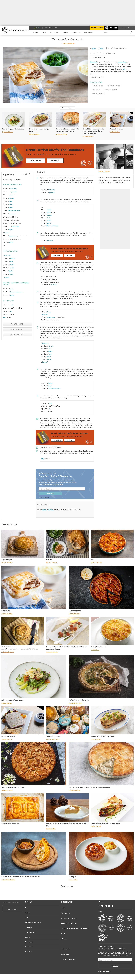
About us (64, 939)
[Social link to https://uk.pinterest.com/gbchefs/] (102, 906)
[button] (35, 32)
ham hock (7, 255)
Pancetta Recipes (97, 94)
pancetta (14, 192)
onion (11, 195)
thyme (11, 229)
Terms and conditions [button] (44, 497)
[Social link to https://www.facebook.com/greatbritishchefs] (99, 906)
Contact (63, 908)
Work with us (65, 913)
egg (4, 317)
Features (27, 937)
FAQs (63, 933)
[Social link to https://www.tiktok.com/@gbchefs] (112, 906)
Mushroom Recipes (113, 86)
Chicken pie (93, 62)
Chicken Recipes (97, 86)
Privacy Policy (65, 954)
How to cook (29, 942)
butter (11, 242)
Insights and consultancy (68, 918)
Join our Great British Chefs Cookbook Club (74, 928)
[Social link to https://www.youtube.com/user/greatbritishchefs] (109, 906)
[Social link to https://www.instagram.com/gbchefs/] (106, 906)
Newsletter (28, 952)
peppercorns (13, 236)
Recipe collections (30, 932)
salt (11, 311)
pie (124, 69)
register (51, 509)
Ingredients (28, 927)
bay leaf (6, 233)
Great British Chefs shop (68, 923)
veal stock (15, 226)
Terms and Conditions (68, 959)
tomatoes (12, 214)
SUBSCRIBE (50, 493)
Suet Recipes (96, 90)
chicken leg (13, 188)
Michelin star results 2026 (33, 922)
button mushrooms (14, 211)
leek (10, 201)
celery (11, 204)
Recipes (27, 913)
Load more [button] (67, 886)
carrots (11, 198)
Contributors (65, 949)
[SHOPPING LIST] (30, 174)
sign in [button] (44, 509)
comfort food (122, 62)
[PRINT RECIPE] (26, 174)
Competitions (29, 947)
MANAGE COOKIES (12, 909)
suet (12, 305)
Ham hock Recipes (110, 90)
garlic (11, 207)
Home (26, 908)
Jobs (62, 944)
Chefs (26, 917)
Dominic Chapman (68, 43)
